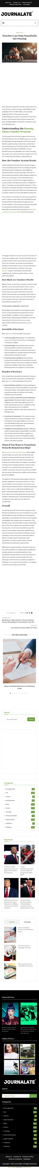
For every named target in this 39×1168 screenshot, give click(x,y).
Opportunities (19, 32)
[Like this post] (22, 613)
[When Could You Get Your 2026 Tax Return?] (10, 971)
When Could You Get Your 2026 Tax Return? (25, 965)
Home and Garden (20, 815)
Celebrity (20, 827)
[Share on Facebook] (25, 613)
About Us (8, 2)
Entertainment (20, 800)
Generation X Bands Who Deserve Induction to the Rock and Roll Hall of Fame (28, 1030)
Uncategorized (20, 789)
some (10, 381)
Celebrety (20, 823)
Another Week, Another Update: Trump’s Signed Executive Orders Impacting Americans (27, 904)
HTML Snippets (12, 1167)
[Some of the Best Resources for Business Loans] (19, 661)
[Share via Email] (31, 613)
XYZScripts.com (27, 1167)
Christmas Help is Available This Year (24, 947)
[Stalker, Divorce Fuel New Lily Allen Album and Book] (10, 1014)
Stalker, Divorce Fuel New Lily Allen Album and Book (9, 1029)
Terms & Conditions (15, 4)
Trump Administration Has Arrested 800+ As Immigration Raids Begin (27, 870)
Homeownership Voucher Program (15, 452)
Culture (20, 796)
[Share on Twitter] (27, 613)
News (20, 804)
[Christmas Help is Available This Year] (10, 953)
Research (5, 270)
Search (31, 719)
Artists (20, 808)
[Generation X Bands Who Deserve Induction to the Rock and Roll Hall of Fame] (29, 1014)
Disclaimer (26, 4)
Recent (12, 922)
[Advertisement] (19, 85)
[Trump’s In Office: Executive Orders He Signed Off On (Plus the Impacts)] (11, 854)
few (11, 333)
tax (6, 185)
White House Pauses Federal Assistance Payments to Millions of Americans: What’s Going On (11, 904)
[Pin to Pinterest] (29, 613)
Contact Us (16, 2)
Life (20, 793)
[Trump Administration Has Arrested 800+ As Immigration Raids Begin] (27, 854)
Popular (27, 922)
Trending (20, 812)
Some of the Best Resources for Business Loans (25, 929)
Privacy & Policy (27, 2)
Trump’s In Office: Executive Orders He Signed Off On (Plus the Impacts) (11, 869)
